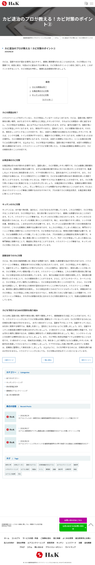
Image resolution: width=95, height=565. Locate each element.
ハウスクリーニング (12, 469)
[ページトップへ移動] (91, 524)
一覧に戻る (47, 360)
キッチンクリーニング (14, 382)
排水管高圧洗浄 (12, 386)
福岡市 (76, 465)
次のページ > (86, 360)
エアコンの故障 (10, 474)
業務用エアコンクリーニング (16, 391)
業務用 (48, 469)
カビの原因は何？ (39, 87)
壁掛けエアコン (31, 465)
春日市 (60, 469)
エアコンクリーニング (64, 465)
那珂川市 (8, 465)
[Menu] (91, 3)
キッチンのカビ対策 (40, 95)
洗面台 (34, 469)
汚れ (19, 474)
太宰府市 (68, 469)
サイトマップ (70, 547)
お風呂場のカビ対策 (40, 90)
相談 (75, 469)
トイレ (41, 469)
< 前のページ (9, 360)
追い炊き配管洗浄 (12, 395)
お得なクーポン (19, 465)
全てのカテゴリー (12, 378)
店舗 (54, 469)
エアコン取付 (25, 469)
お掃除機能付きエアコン (46, 465)
